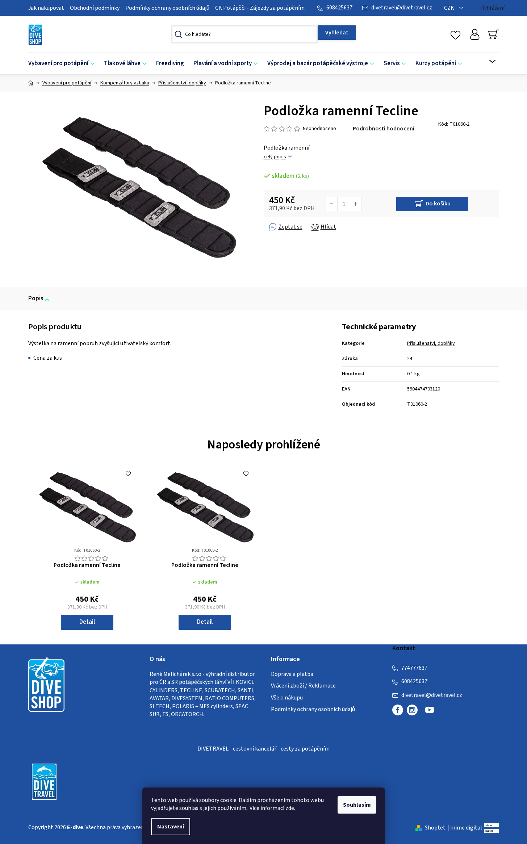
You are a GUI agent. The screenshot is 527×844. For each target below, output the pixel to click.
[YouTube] (429, 713)
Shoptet (435, 828)
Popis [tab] (35, 298)
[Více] (487, 62)
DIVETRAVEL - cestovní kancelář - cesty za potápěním (263, 749)
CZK (449, 8)
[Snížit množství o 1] (332, 204)
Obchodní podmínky (95, 8)
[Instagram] (412, 710)
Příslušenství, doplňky (431, 343)
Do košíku (438, 204)
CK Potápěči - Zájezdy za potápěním (260, 8)
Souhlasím (357, 805)
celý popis (275, 157)
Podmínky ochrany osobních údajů (167, 8)
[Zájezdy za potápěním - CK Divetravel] (44, 781)
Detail (87, 622)
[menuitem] (63, 63)
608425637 (339, 8)
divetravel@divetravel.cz (401, 8)
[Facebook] (397, 710)
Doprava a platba (292, 674)
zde (289, 808)
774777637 (414, 668)
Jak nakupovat (46, 8)
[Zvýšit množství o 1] (355, 204)
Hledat (337, 32)
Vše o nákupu (287, 698)
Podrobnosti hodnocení (383, 129)
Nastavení (170, 827)
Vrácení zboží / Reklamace (303, 686)
